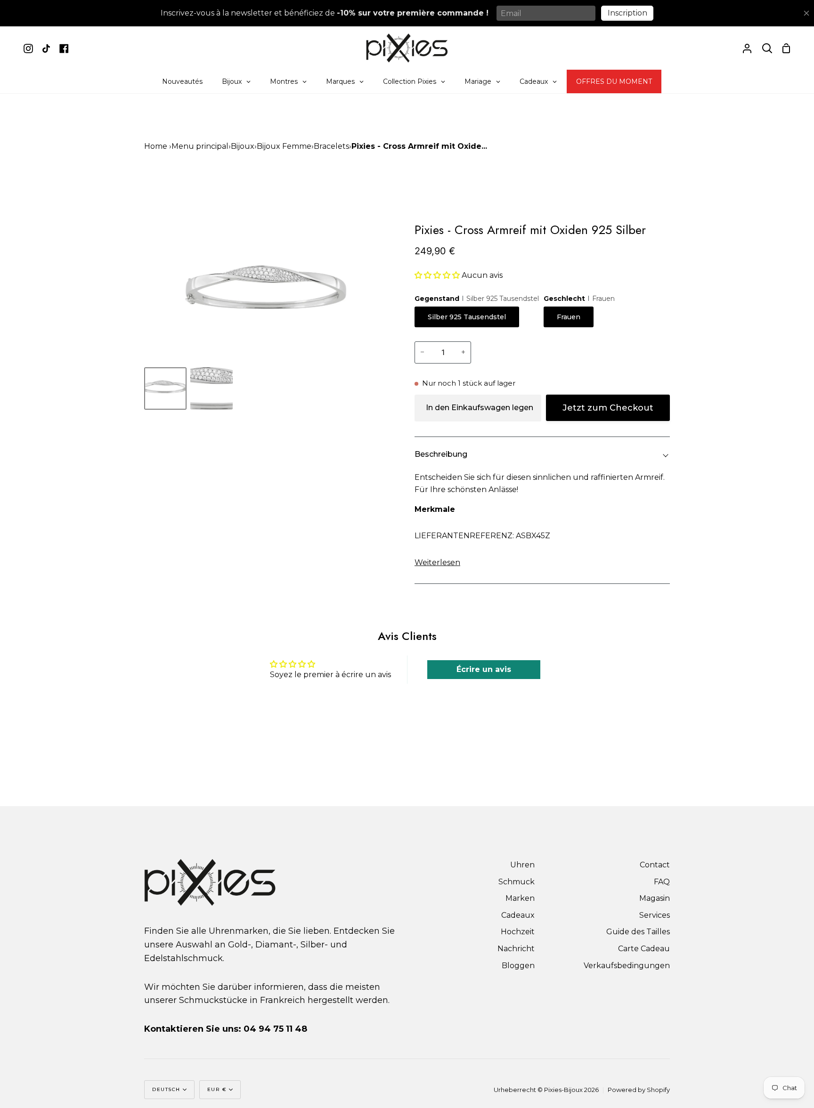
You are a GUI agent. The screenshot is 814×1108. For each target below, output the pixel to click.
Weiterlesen (437, 562)
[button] (437, 275)
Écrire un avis (483, 669)
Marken (520, 898)
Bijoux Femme (284, 146)
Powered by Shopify (639, 1089)
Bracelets (331, 146)
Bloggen (518, 965)
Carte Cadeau (644, 948)
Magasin (654, 898)
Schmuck (516, 881)
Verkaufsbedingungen (627, 965)
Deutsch (166, 1089)
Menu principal (199, 146)
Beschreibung (441, 454)
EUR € (217, 1089)
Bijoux (242, 146)
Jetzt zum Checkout (607, 408)
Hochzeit (518, 931)
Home (155, 146)
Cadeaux (518, 915)
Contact (655, 864)
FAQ (662, 881)
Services (654, 915)
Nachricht (516, 948)
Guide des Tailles (638, 931)
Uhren (522, 864)
